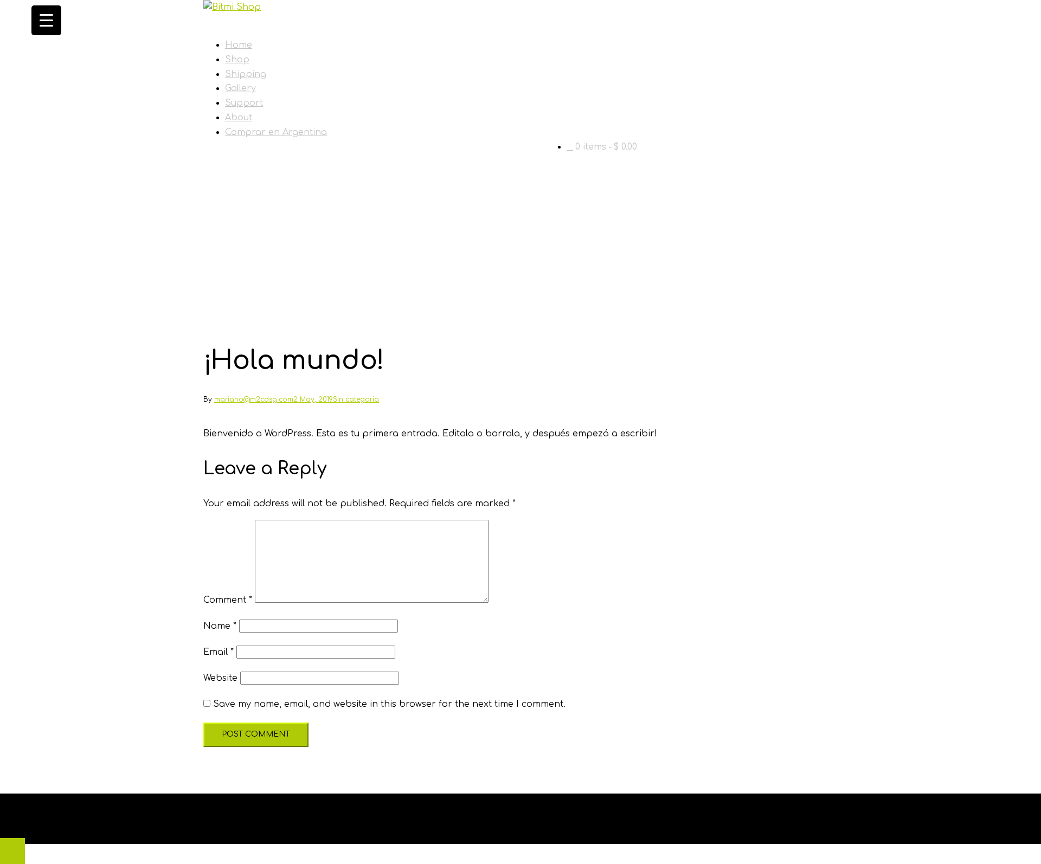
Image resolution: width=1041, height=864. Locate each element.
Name (219, 626)
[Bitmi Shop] (232, 7)
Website (220, 678)
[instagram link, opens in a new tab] (207, 825)
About (238, 117)
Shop (237, 60)
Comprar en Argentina (276, 132)
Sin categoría (356, 399)
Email (218, 652)
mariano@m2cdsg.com (253, 399)
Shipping (245, 74)
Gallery (240, 88)
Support (244, 103)
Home (238, 45)
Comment (227, 600)
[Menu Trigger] (46, 20)
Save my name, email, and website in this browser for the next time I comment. (389, 704)
